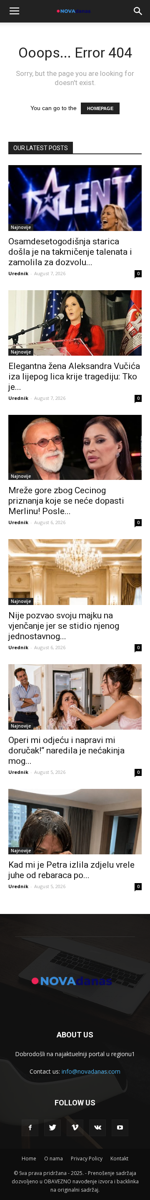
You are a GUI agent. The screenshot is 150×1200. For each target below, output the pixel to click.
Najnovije (21, 227)
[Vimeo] (75, 1128)
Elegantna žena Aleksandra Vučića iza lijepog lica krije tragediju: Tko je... (74, 376)
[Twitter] (52, 1128)
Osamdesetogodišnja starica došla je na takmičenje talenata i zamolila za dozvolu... (70, 251)
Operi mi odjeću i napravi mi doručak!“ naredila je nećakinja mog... (66, 750)
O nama (53, 1158)
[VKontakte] (97, 1128)
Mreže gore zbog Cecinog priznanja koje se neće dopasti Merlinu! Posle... (66, 500)
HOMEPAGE (100, 108)
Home (29, 1158)
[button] (138, 11)
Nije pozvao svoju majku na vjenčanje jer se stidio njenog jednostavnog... (63, 625)
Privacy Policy (86, 1158)
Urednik (18, 273)
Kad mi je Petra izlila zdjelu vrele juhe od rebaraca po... (71, 870)
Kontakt (119, 1158)
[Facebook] (30, 1128)
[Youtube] (120, 1128)
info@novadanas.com (91, 1071)
